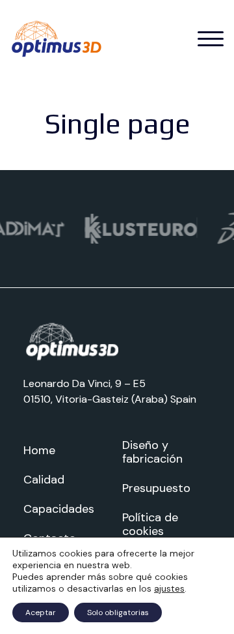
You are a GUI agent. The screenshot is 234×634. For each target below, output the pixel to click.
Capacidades (58, 509)
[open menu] (211, 39)
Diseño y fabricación (152, 452)
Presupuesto (156, 488)
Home (39, 450)
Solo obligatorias (118, 612)
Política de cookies (150, 524)
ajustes (169, 588)
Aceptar (40, 612)
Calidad (43, 479)
